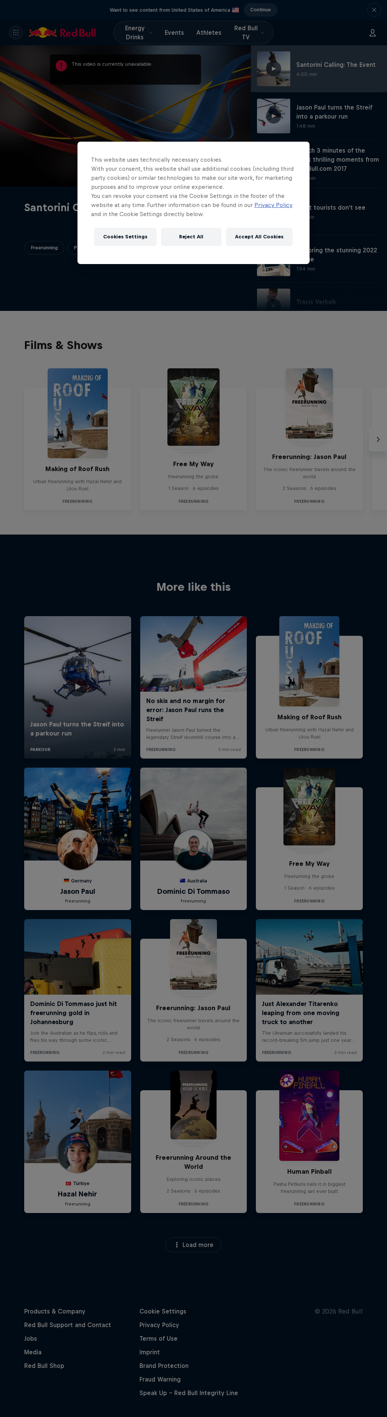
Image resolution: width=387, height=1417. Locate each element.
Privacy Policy (273, 205)
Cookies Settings (125, 237)
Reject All (191, 237)
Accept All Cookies (259, 237)
